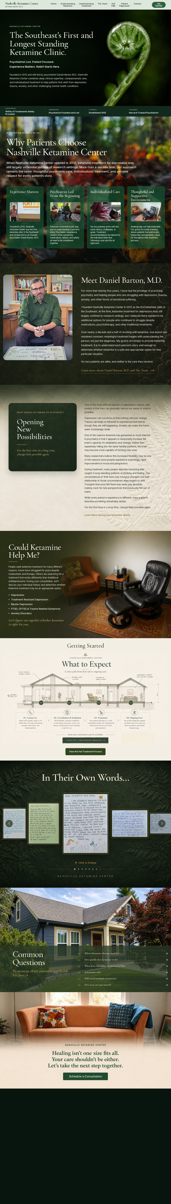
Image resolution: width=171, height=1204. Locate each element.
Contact (137, 4)
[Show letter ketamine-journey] (14, 823)
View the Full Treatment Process (85, 751)
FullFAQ (113, 5)
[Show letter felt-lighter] (89, 869)
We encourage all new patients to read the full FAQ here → (40, 973)
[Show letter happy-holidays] (85, 869)
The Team (102, 4)
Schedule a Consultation (85, 1076)
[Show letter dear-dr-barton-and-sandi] (74, 869)
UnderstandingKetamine (68, 5)
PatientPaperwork (124, 5)
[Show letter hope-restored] (44, 823)
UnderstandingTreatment (86, 5)
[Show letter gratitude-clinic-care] (82, 869)
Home (54, 4)
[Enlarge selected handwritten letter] (85, 823)
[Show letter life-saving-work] (129, 823)
